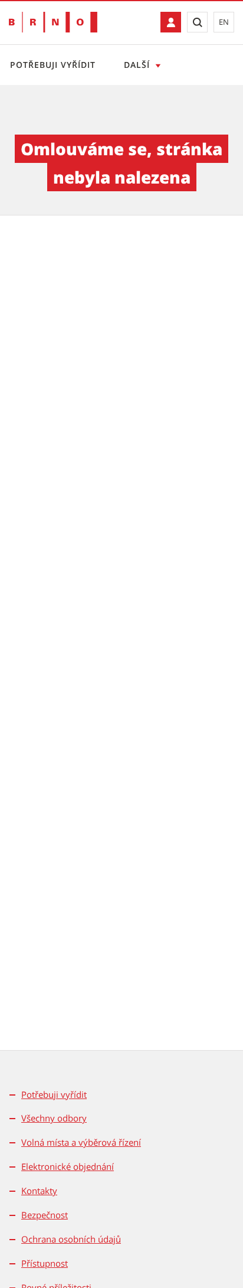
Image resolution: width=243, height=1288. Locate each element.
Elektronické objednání (67, 1166)
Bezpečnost (44, 1215)
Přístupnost (44, 1263)
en (224, 22)
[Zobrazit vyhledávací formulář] (197, 22)
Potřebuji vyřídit (53, 64)
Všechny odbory (54, 1118)
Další (137, 64)
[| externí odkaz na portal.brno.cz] (170, 22)
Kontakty (39, 1191)
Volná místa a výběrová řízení (81, 1142)
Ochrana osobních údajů (71, 1239)
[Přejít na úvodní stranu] (53, 22)
